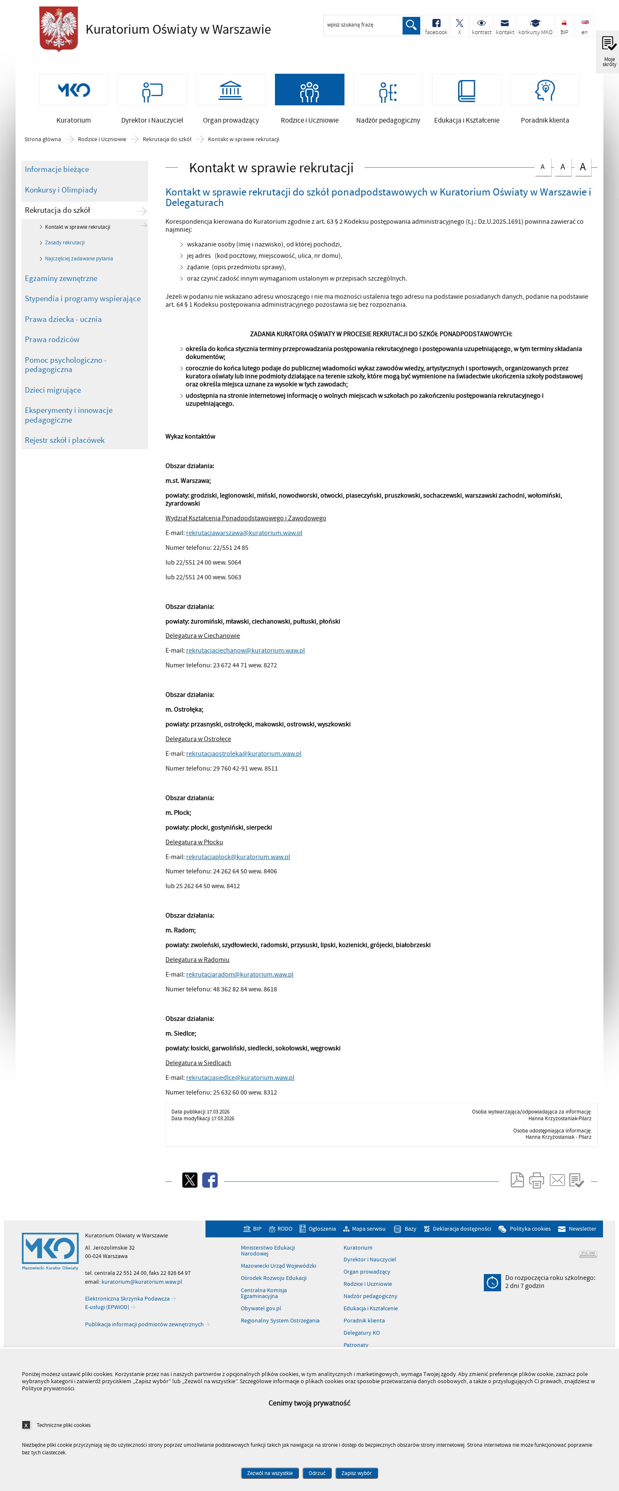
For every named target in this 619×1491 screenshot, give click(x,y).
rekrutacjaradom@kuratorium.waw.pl (239, 974)
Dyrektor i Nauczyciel (370, 1260)
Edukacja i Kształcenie (371, 1309)
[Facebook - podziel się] (209, 1180)
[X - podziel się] (189, 1180)
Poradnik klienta (364, 1321)
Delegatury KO (362, 1333)
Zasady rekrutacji (65, 242)
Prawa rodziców (52, 340)
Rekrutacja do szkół (167, 139)
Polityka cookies (530, 1229)
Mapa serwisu (369, 1229)
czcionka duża (580, 166)
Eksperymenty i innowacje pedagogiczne (68, 415)
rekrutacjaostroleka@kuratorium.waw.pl (243, 754)
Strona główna (42, 139)
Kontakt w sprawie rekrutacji (243, 139)
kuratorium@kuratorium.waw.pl (141, 1282)
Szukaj (411, 26)
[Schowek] (576, 1180)
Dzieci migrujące (53, 390)
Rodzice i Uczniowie (102, 139)
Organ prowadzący (367, 1272)
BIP (257, 1229)
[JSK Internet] (588, 1254)
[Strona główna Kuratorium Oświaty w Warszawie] (50, 1252)
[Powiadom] (556, 1180)
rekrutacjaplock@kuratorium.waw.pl (238, 857)
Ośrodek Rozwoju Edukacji (274, 1278)
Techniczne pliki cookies (64, 1425)
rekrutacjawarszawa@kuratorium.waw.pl (244, 533)
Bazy (410, 1229)
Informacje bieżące (57, 169)
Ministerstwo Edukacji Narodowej (268, 1251)
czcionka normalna (539, 165)
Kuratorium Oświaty (152, 29)
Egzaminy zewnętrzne (61, 278)
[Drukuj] (536, 1180)
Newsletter (582, 1229)
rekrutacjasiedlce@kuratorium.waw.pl (240, 1077)
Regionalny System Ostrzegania (280, 1321)
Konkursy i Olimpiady (61, 190)
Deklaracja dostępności (462, 1229)
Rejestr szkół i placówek (64, 440)
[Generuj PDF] (516, 1180)
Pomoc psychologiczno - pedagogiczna (66, 365)
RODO (284, 1229)
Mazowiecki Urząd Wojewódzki (278, 1266)
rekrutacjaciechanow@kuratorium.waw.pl (245, 650)
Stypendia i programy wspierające (83, 299)
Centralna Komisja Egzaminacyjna (264, 1294)
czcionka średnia (559, 166)
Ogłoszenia (322, 1229)
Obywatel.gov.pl (261, 1309)
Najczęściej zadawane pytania (79, 258)
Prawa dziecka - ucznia (63, 319)
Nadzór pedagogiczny (371, 1296)
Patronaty (356, 1345)
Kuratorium (358, 1248)
